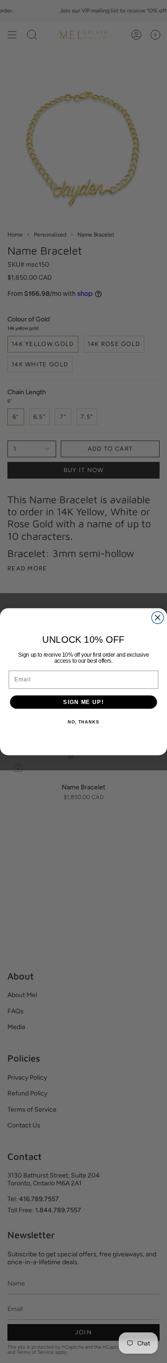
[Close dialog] (158, 617)
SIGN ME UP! (83, 701)
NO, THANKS (83, 722)
